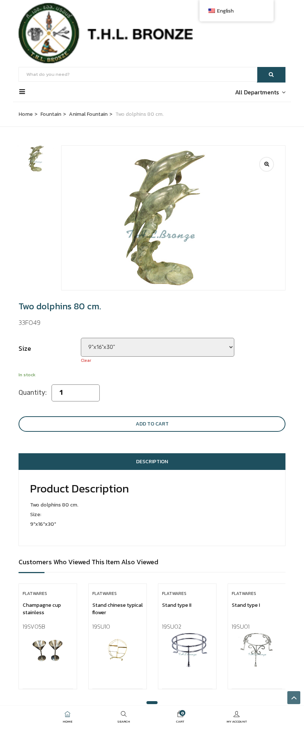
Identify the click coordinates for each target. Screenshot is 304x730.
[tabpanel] (48, 641)
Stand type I (246, 605)
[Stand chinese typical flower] (117, 650)
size (25, 348)
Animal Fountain (88, 114)
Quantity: (33, 392)
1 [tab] (152, 702)
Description (152, 461)
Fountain (50, 114)
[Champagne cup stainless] (48, 650)
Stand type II (176, 605)
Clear (86, 360)
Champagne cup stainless (42, 608)
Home (26, 114)
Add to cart (152, 424)
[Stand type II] (187, 650)
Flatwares (35, 593)
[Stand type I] (257, 650)
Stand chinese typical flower (117, 608)
